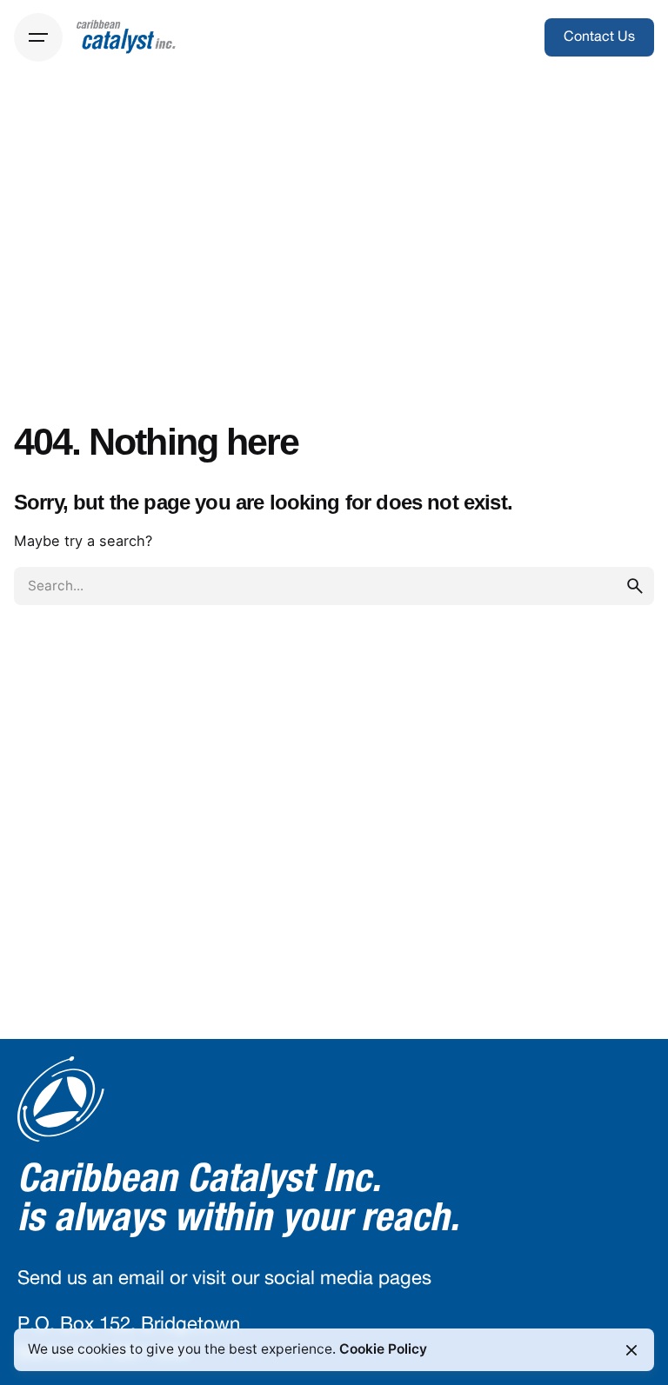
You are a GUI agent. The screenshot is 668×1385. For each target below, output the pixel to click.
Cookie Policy (383, 1349)
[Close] (631, 1350)
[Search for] (334, 586)
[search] (635, 586)
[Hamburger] (38, 37)
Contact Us (599, 36)
